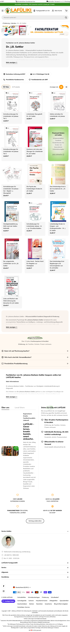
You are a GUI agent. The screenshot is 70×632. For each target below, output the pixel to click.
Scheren (31, 600)
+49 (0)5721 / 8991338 (11, 555)
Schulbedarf (55, 597)
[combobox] (35, 17)
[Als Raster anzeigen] (61, 87)
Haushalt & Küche (41, 600)
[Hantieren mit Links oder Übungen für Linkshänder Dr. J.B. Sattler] (35, 137)
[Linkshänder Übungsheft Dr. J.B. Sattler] (35, 101)
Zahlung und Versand (55, 626)
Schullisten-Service (23, 607)
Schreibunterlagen (34, 597)
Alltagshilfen (53, 600)
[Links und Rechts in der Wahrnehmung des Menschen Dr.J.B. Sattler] (11, 286)
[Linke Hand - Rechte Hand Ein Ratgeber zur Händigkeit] (35, 249)
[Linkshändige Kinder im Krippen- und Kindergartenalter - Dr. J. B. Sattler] (58, 211)
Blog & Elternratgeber (61, 604)
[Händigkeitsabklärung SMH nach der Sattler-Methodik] (11, 211)
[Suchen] (66, 17)
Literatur (13, 23)
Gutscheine (48, 604)
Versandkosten (36, 615)
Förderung (6, 23)
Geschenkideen (22, 604)
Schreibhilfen (21, 597)
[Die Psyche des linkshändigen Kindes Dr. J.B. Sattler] (35, 174)
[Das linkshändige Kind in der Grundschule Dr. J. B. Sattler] (58, 174)
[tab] (5, 408)
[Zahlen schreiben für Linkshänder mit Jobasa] (58, 101)
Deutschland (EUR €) (22, 587)
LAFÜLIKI (9, 597)
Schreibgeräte (21, 600)
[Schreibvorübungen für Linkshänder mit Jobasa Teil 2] (11, 137)
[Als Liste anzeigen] (66, 87)
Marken (31, 604)
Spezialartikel (64, 600)
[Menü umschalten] (2, 11)
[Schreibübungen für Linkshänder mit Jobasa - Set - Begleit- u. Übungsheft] (11, 174)
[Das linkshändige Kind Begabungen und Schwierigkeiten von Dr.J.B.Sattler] (58, 249)
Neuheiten (39, 604)
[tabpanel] (18, 451)
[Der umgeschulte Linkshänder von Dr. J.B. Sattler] (11, 249)
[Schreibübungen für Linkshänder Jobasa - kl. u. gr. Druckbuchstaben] (35, 211)
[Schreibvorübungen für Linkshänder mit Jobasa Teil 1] (11, 101)
